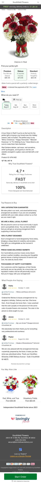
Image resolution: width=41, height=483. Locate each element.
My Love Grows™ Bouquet (24, 323)
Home (3, 9)
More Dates (34, 106)
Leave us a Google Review (20, 456)
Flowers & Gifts (11, 9)
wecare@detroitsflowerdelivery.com (20, 442)
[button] (36, 478)
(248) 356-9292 (20, 440)
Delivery (6, 101)
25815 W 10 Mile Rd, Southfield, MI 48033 (20, 438)
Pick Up (18, 100)
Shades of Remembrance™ (24, 343)
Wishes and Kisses (22, 292)
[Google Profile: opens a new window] (20, 449)
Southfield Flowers (20, 2)
